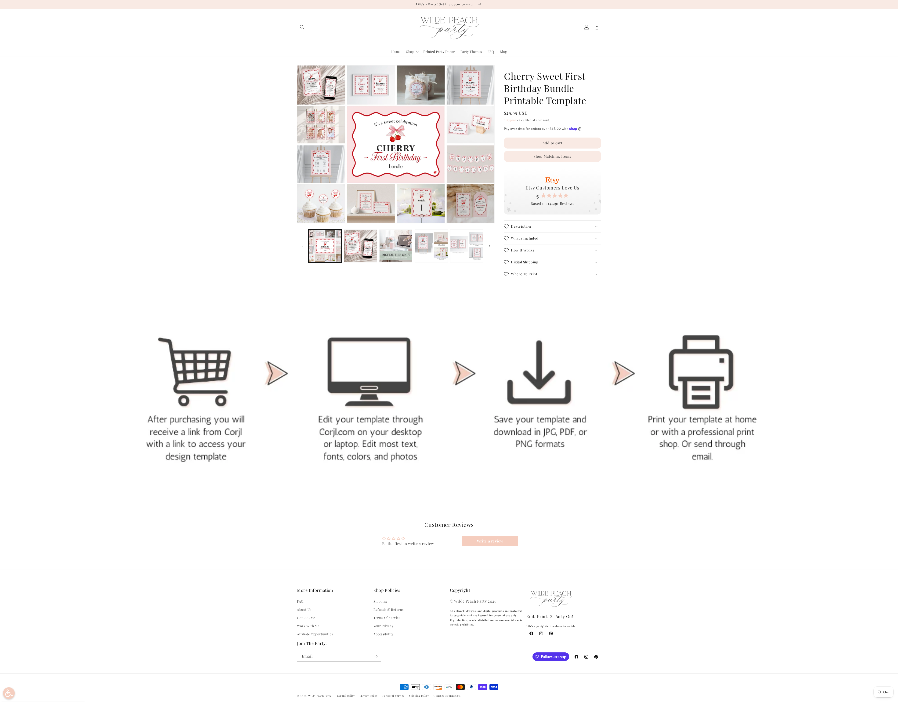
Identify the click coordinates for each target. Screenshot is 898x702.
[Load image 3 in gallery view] (395, 245)
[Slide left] (302, 246)
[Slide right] (489, 246)
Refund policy (346, 695)
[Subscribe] (376, 656)
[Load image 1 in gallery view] (324, 245)
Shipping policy (419, 695)
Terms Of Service (387, 617)
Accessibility (383, 634)
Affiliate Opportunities (315, 634)
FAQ (300, 601)
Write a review (490, 540)
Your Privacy (383, 626)
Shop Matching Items (552, 156)
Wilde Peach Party (320, 696)
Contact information (447, 695)
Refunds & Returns (388, 609)
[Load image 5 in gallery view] (466, 245)
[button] (302, 27)
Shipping (510, 120)
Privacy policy (369, 695)
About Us (304, 609)
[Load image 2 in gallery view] (360, 245)
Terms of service (393, 695)
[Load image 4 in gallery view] (431, 245)
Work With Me (308, 626)
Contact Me (306, 617)
